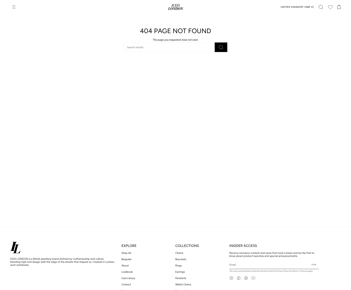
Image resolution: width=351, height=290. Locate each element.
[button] (321, 7)
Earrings (180, 271)
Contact (126, 284)
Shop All (126, 252)
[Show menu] (14, 7)
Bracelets (180, 259)
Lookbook (127, 271)
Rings (178, 265)
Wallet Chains (183, 284)
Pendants (180, 278)
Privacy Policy (282, 271)
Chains (179, 252)
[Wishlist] (330, 7)
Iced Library (128, 278)
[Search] (221, 47)
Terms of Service (300, 271)
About (125, 265)
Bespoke (126, 259)
